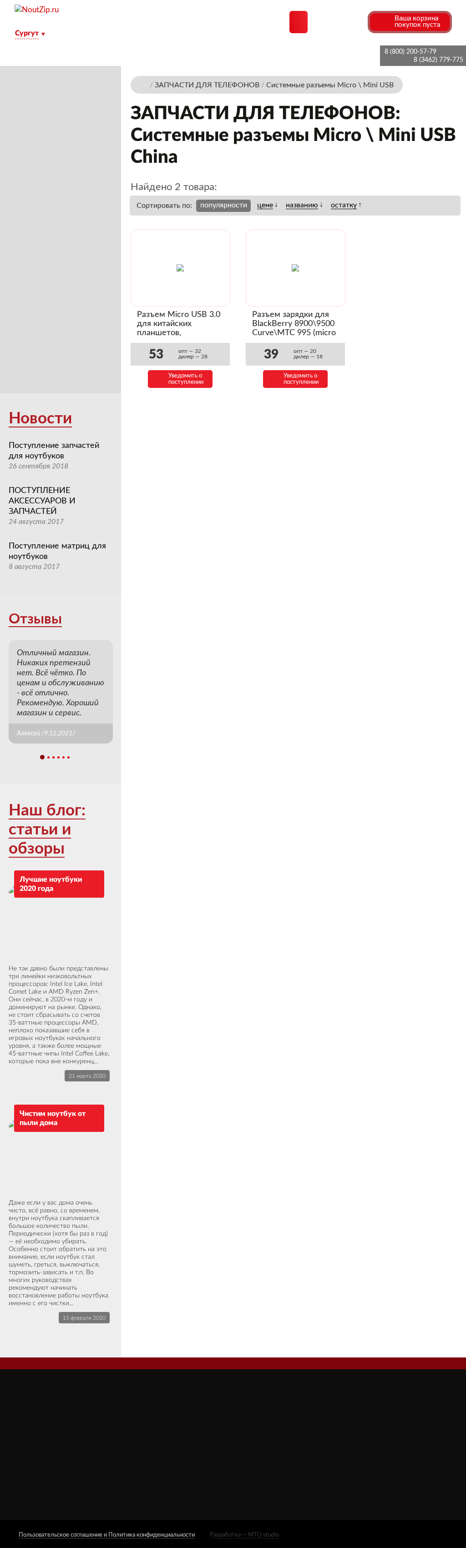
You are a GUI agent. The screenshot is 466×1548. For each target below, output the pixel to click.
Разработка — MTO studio (244, 1535)
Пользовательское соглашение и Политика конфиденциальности (107, 1535)
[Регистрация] (359, 22)
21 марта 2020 (87, 1076)
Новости (40, 419)
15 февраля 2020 (84, 1318)
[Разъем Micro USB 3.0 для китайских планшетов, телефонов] (180, 267)
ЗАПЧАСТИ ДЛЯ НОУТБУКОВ (282, 1436)
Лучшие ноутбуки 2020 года (51, 884)
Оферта (179, 1456)
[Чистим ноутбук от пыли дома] (59, 1156)
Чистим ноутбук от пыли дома (53, 1118)
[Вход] (343, 22)
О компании (119, 55)
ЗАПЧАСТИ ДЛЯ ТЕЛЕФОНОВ (282, 1480)
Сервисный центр (194, 1482)
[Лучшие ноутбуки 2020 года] (59, 922)
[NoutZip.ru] (37, 10)
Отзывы (35, 619)
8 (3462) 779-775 (438, 60)
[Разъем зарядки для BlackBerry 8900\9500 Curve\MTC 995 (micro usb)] (295, 267)
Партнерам (169, 55)
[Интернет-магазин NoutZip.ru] (144, 84)
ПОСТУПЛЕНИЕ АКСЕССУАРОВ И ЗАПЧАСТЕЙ (42, 501)
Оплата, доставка (271, 55)
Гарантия (327, 55)
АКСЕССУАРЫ (277, 1418)
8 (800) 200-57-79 (410, 52)
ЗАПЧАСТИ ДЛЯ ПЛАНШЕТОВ (282, 1458)
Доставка (214, 55)
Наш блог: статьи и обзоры (47, 830)
